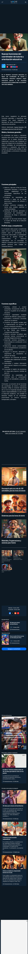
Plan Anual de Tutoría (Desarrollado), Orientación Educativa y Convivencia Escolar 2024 (7, 559)
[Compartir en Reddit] (15, 613)
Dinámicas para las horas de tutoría (13, 516)
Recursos (5, 720)
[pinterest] (17, 66)
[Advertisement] (14, 18)
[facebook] (15, 66)
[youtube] (7, 66)
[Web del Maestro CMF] (3, 66)
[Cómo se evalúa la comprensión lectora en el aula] (14, 862)
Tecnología (12, 720)
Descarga (5, 718)
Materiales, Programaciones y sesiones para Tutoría (17, 558)
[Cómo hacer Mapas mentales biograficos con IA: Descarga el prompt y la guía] (14, 733)
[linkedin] (13, 66)
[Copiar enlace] (18, 613)
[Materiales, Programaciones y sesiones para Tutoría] (18, 553)
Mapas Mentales (16, 718)
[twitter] (9, 66)
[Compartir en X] (12, 613)
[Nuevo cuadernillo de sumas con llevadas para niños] (5, 639)
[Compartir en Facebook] (10, 613)
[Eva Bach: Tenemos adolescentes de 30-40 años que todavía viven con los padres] (14, 761)
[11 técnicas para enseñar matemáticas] (14, 829)
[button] (2, 2)
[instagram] (11, 66)
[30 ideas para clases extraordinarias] (5, 626)
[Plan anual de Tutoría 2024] (7, 567)
